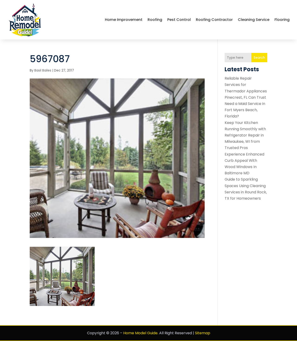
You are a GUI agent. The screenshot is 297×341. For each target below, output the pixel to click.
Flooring (282, 19)
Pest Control (179, 19)
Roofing (155, 19)
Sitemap (202, 333)
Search (259, 57)
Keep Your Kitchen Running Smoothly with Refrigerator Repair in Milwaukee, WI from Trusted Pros (245, 135)
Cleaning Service (253, 19)
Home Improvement (123, 19)
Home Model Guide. (140, 333)
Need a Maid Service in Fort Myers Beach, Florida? (245, 110)
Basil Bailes (42, 70)
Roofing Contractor (214, 19)
